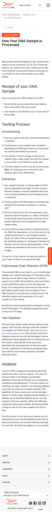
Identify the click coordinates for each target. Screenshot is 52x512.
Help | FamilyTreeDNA (11, 15)
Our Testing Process (12, 18)
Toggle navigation (10, 35)
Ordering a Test (29, 15)
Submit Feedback (50, 256)
